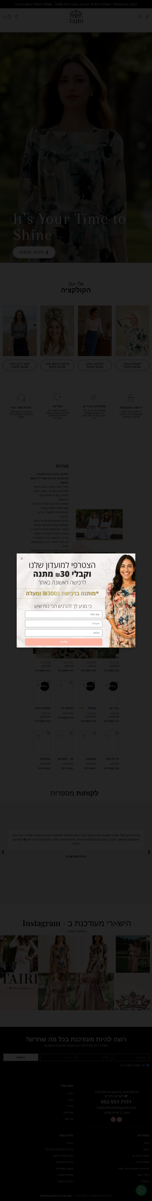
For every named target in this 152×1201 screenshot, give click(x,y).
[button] (21, 558)
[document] (76, 600)
